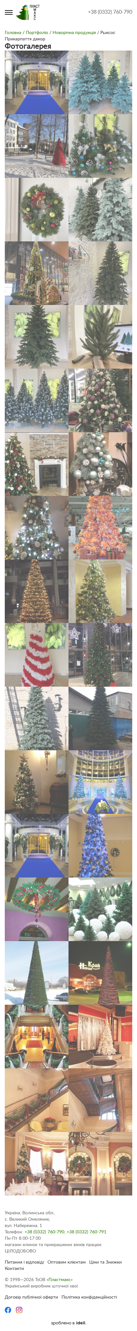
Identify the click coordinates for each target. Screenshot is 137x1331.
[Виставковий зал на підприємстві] (100, 909)
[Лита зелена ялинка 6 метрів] (100, 718)
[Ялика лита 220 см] (36, 337)
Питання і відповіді (24, 1262)
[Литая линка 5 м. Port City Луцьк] (100, 655)
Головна (13, 33)
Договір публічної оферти (31, 1297)
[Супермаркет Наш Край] (100, 973)
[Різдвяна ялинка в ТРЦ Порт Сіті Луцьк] (36, 273)
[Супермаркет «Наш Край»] (36, 973)
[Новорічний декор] (36, 464)
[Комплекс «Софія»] (100, 1036)
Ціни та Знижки (105, 1262)
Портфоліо (37, 33)
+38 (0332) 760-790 (110, 12)
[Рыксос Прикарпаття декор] (36, 82)
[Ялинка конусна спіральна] (36, 655)
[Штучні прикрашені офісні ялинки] (100, 146)
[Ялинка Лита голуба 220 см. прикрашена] (36, 527)
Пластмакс (59, 1280)
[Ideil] (68, 1323)
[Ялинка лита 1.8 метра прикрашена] (100, 400)
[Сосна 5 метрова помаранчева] (100, 527)
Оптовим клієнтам (66, 1262)
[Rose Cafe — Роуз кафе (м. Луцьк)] (36, 909)
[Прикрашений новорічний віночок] (36, 209)
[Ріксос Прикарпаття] (100, 845)
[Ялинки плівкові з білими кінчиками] (36, 400)
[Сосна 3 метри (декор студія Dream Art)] (100, 591)
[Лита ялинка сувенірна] (100, 337)
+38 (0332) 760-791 (86, 1232)
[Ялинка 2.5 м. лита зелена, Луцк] (100, 273)
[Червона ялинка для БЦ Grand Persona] (36, 146)
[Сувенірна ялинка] (100, 464)
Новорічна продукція (74, 33)
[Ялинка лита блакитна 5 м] (36, 718)
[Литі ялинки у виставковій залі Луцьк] (100, 209)
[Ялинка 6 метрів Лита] (36, 591)
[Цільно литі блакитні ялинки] (100, 82)
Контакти (14, 1268)
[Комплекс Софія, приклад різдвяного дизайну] (36, 1036)
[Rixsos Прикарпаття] (100, 782)
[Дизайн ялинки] (36, 782)
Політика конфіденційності (89, 1297)
